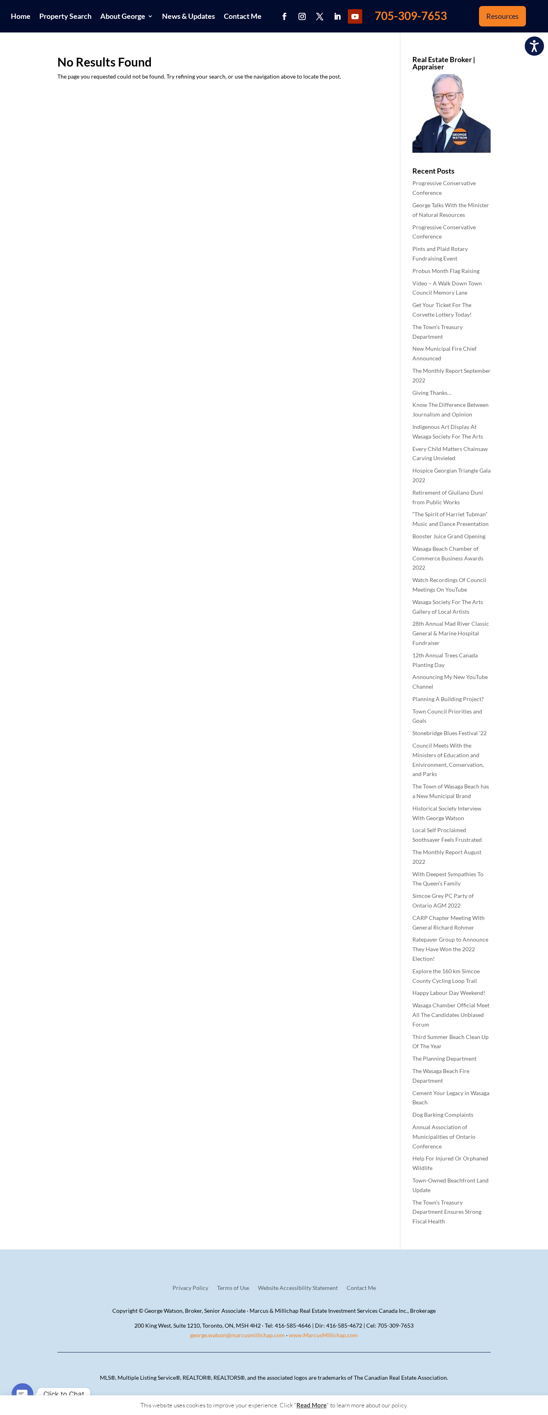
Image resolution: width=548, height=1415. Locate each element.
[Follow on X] (320, 16)
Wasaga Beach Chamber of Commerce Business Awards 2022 (447, 558)
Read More (311, 1405)
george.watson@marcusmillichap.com (237, 1335)
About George (122, 16)
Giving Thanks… (431, 392)
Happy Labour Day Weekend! (448, 992)
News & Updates (188, 16)
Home (20, 16)
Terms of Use (233, 1288)
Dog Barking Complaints (442, 1114)
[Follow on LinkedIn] (337, 16)
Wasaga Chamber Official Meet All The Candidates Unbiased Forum (450, 1015)
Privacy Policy (190, 1288)
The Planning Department (444, 1058)
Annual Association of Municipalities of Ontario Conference (443, 1137)
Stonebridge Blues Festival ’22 (449, 733)
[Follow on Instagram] (302, 16)
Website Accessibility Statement (298, 1288)
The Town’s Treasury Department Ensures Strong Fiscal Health (446, 1212)
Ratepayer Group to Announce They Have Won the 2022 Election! (450, 949)
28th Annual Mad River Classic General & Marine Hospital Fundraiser (450, 633)
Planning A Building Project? (448, 698)
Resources (502, 16)
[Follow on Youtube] (355, 16)
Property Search (65, 16)
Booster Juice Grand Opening (448, 536)
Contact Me (243, 16)
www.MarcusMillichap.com (323, 1335)
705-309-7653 (411, 15)
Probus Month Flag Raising (445, 270)
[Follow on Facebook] (284, 16)
